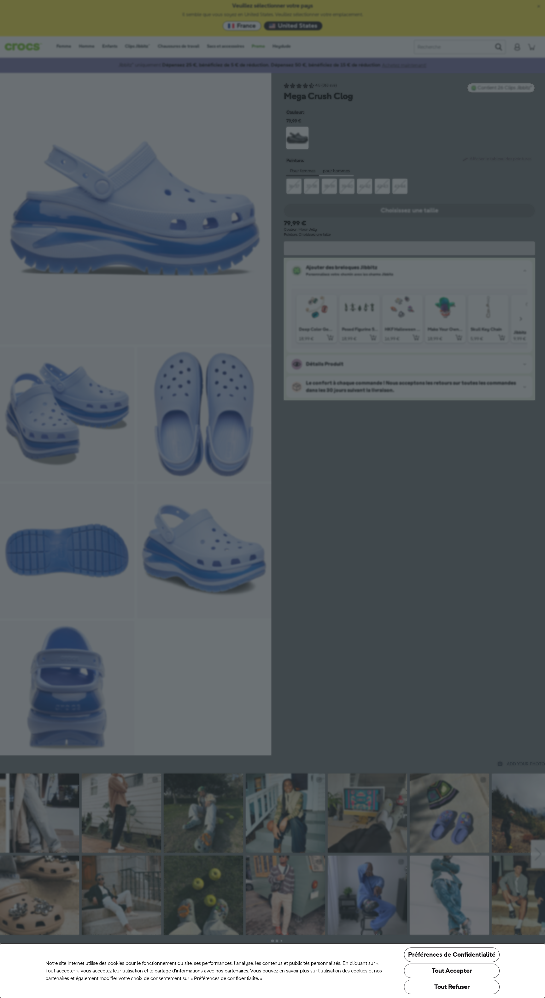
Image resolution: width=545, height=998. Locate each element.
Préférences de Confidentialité (451, 955)
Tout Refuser (452, 987)
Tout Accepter (452, 971)
